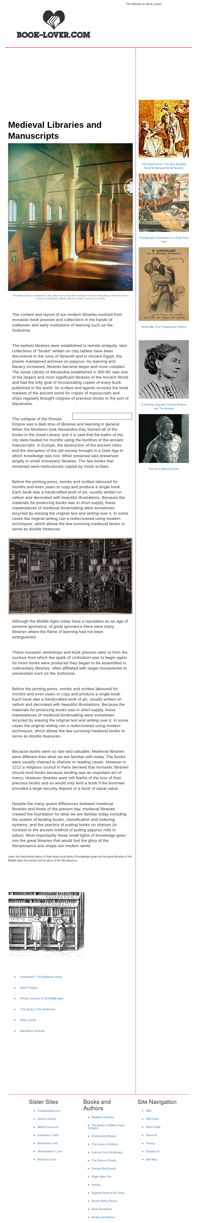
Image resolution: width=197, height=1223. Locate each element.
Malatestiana (41, 295)
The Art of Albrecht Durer (164, 469)
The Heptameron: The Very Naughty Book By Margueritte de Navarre (164, 166)
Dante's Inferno (47, 1119)
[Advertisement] (144, 24)
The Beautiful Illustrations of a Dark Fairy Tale (164, 239)
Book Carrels (28, 1020)
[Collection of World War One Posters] (164, 284)
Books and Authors (103, 1217)
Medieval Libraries (103, 1117)
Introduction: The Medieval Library (41, 977)
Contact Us (152, 1151)
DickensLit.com (47, 1159)
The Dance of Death (104, 1160)
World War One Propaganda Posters (164, 327)
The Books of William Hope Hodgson (106, 1126)
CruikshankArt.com (49, 1111)
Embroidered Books (104, 1136)
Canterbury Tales (48, 1135)
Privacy (150, 1143)
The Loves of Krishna (105, 1144)
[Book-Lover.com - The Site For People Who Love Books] (53, 24)
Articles (96, 1185)
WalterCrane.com (48, 1127)
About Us (151, 1135)
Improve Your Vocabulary (107, 1152)
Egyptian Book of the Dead (108, 1193)
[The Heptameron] (164, 129)
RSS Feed (152, 1119)
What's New (153, 1127)
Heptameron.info (48, 1143)
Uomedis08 (51, 298)
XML (149, 1111)
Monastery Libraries (32, 1031)
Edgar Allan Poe (101, 1176)
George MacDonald (104, 1168)
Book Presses (28, 987)
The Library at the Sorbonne (37, 1009)
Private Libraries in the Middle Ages (41, 998)
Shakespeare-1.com (50, 1151)
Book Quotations (102, 1209)
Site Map (151, 1159)
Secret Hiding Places (104, 1201)
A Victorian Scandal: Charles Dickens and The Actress (163, 406)
